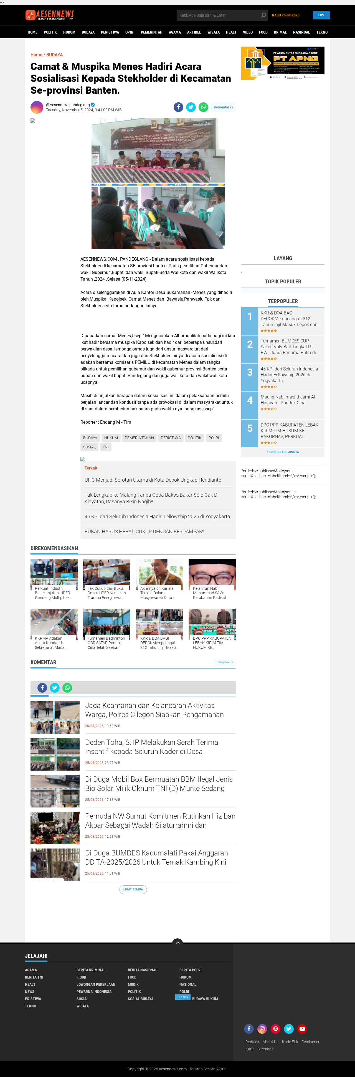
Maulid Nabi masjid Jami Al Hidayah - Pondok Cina (288, 399)
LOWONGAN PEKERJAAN (96, 984)
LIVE (321, 15)
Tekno (322, 32)
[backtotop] (177, 943)
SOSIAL (89, 447)
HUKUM (69, 32)
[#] (282, 63)
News (29, 991)
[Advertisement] (133, 915)
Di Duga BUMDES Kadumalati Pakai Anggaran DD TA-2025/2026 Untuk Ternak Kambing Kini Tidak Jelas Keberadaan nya (156, 862)
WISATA (213, 32)
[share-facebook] (178, 107)
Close (183, 997)
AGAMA (175, 32)
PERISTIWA (110, 32)
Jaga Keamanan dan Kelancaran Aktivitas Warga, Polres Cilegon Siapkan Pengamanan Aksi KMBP (154, 714)
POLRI (214, 438)
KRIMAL (280, 32)
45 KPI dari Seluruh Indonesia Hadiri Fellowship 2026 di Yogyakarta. (289, 374)
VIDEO (248, 32)
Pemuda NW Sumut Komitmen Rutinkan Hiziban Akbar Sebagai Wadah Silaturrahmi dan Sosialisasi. (160, 825)
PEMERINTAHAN (139, 438)
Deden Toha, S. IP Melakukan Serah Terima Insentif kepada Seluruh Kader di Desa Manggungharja (151, 751)
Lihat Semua (133, 889)
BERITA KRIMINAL (91, 970)
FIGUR (81, 977)
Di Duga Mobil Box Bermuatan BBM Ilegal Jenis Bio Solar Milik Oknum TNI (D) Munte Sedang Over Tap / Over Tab (159, 788)
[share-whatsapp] (203, 107)
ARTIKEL (194, 32)
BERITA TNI (34, 977)
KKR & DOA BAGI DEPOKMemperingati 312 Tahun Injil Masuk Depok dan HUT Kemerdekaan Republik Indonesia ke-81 (289, 318)
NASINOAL (301, 32)
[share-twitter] (191, 107)
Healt (231, 32)
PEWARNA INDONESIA (94, 991)
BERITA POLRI (190, 970)
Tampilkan (224, 662)
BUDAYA (88, 32)
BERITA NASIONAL (142, 970)
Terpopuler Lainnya (283, 452)
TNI (106, 447)
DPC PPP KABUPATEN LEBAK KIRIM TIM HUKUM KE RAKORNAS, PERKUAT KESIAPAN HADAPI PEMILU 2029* (289, 431)
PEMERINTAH (152, 32)
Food (263, 32)
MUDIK (133, 984)
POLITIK (50, 32)
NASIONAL (187, 984)
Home (32, 32)
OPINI (130, 32)
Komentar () (223, 107)
